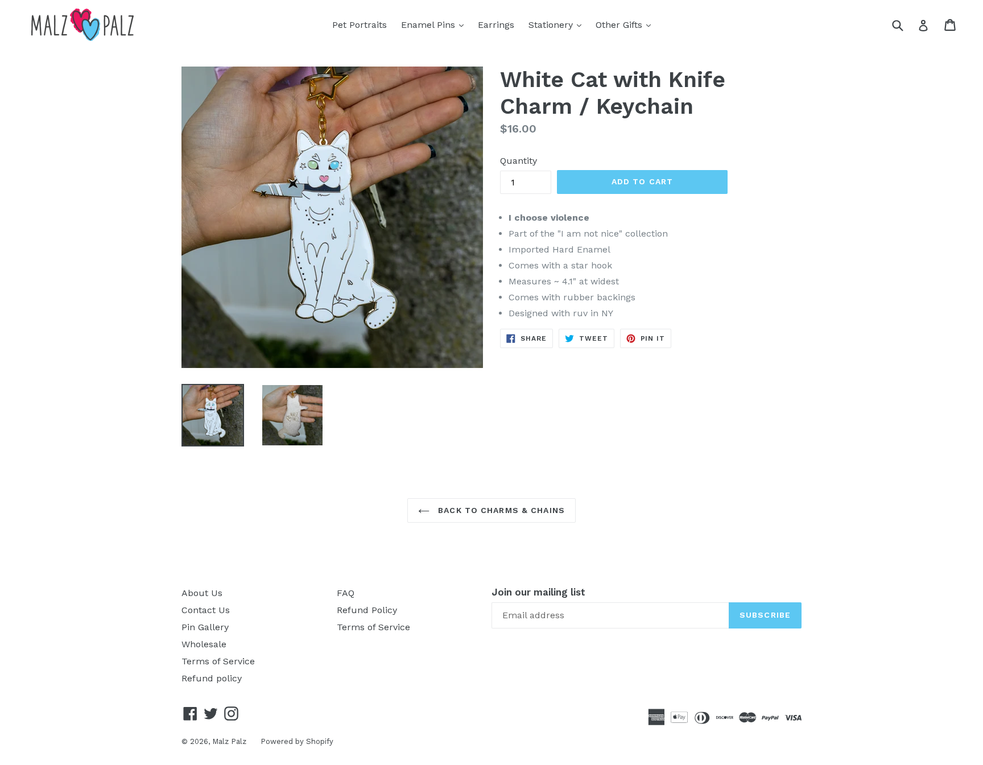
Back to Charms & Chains (500, 510)
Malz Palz (229, 741)
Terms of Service (218, 661)
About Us (201, 593)
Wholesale (203, 644)
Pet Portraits (359, 24)
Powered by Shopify (297, 741)
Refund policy (211, 678)
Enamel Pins (435, 24)
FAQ (345, 593)
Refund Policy (367, 610)
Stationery (557, 24)
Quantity (518, 160)
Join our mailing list (538, 592)
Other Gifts (626, 24)
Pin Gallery (205, 627)
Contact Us (205, 610)
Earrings (496, 24)
